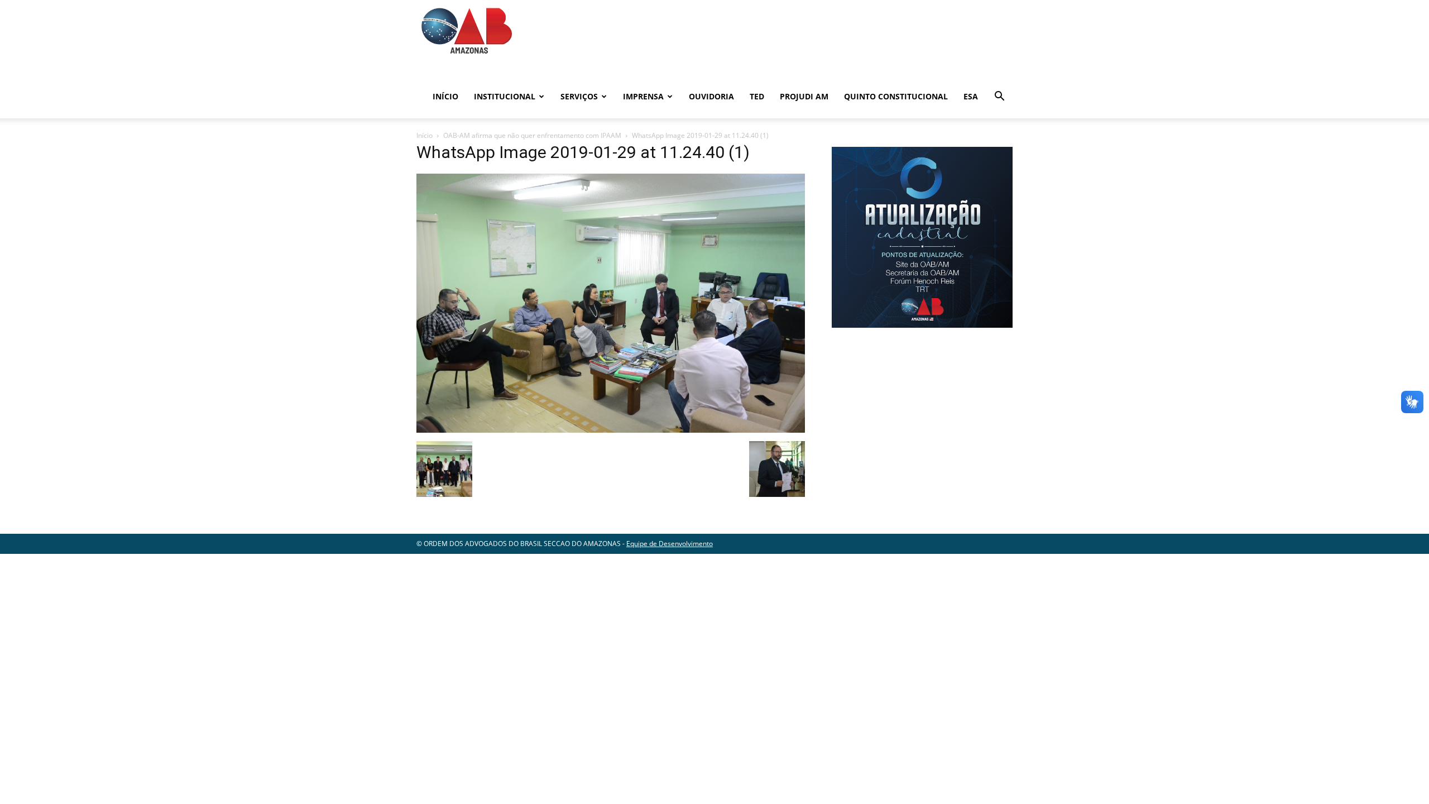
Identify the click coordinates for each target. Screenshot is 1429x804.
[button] (999, 97)
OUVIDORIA (711, 96)
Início (445, 96)
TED (757, 96)
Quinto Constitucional (896, 96)
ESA (970, 96)
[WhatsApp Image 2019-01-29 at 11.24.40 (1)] (610, 429)
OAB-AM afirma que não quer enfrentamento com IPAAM (532, 135)
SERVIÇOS (579, 96)
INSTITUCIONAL (504, 96)
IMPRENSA (643, 96)
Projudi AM (804, 96)
